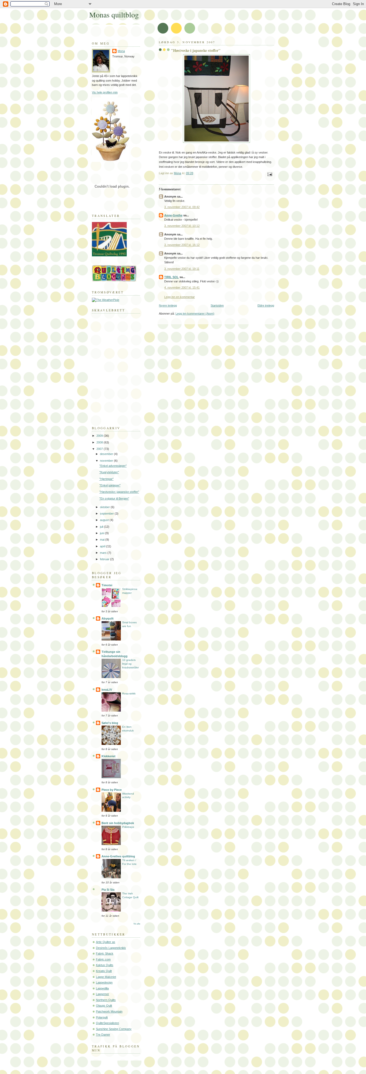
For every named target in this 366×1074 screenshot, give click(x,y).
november (107, 460)
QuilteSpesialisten (107, 1023)
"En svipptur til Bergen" (114, 498)
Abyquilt (108, 618)
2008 (100, 442)
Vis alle (136, 924)
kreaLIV (107, 689)
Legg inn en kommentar (179, 296)
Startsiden (217, 305)
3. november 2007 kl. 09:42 (182, 207)
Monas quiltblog (114, 15)
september (107, 513)
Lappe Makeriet (106, 976)
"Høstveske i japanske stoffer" (119, 491)
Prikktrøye (128, 826)
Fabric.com (103, 959)
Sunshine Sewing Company (114, 1029)
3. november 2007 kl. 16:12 (182, 244)
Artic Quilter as (105, 942)
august (105, 520)
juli (102, 526)
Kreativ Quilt (104, 971)
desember (107, 454)
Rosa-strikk (129, 693)
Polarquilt (102, 1017)
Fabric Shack (104, 953)
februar (105, 559)
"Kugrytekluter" (109, 472)
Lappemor (102, 994)
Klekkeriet (108, 756)
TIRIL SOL (171, 277)
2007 (100, 448)
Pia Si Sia (108, 889)
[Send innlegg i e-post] (269, 174)
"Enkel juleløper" (110, 485)
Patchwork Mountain (109, 1011)
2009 (100, 435)
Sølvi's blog (110, 723)
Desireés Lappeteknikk (111, 947)
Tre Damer (103, 1034)
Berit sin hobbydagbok (118, 823)
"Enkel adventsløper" (113, 465)
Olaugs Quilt (104, 1005)
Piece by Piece (112, 789)
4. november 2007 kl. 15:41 (182, 287)
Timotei (107, 585)
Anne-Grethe (173, 215)
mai (102, 539)
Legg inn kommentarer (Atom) (194, 313)
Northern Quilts (106, 1000)
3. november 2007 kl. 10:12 (182, 225)
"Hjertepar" (106, 478)
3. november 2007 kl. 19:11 (181, 268)
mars (103, 552)
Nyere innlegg (168, 305)
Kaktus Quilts (104, 965)
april (103, 546)
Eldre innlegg (265, 305)
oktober (105, 507)
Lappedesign (104, 982)
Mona (121, 51)
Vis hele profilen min (105, 92)
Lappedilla (102, 988)
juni (102, 533)
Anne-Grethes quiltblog (118, 856)
